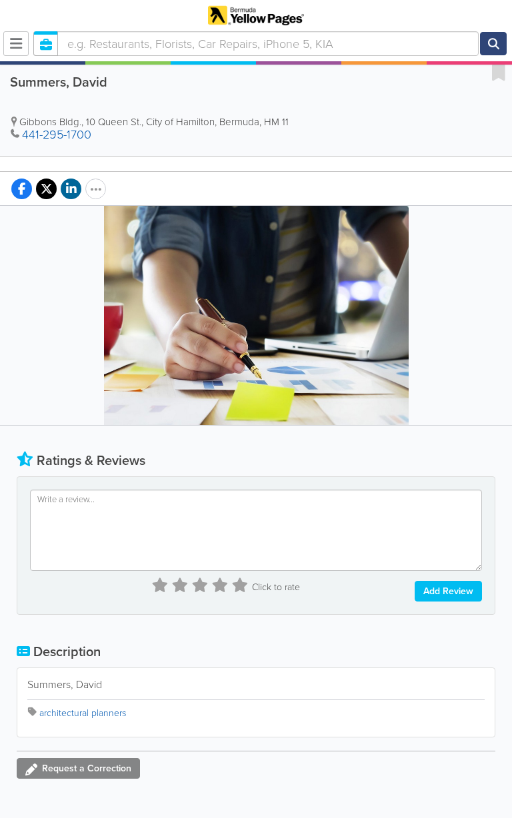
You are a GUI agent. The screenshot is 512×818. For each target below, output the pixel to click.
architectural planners (82, 713)
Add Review (448, 591)
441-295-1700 (56, 134)
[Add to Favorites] (498, 72)
